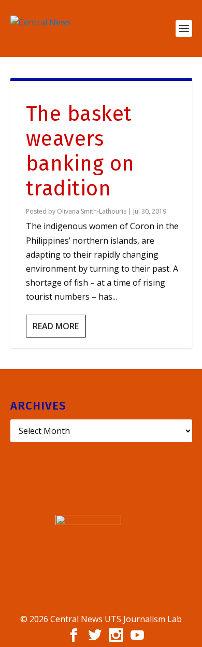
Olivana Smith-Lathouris (91, 211)
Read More (56, 326)
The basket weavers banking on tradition (80, 151)
